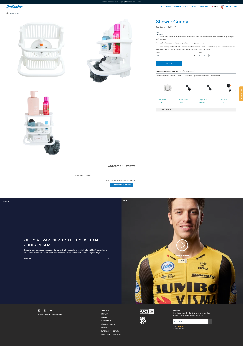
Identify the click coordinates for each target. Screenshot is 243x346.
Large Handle (203, 100)
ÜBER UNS (105, 310)
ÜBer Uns (203, 7)
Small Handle (162, 100)
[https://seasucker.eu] (7, 13)
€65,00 (222, 102)
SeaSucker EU (181, 326)
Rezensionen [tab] (79, 176)
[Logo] (14, 6)
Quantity (200, 52)
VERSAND (105, 328)
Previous (157, 91)
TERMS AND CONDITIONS (111, 334)
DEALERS (104, 317)
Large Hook (223, 100)
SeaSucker (161, 27)
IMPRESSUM (106, 321)
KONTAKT (104, 314)
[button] (235, 7)
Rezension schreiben (123, 185)
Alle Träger (166, 7)
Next (236, 91)
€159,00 (202, 102)
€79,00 (160, 102)
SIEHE (182, 261)
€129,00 (181, 102)
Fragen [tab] (88, 176)
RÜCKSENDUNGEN (108, 324)
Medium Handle (183, 100)
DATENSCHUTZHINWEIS (110, 331)
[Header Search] (227, 6)
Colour (158, 52)
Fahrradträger (180, 7)
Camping (193, 7)
